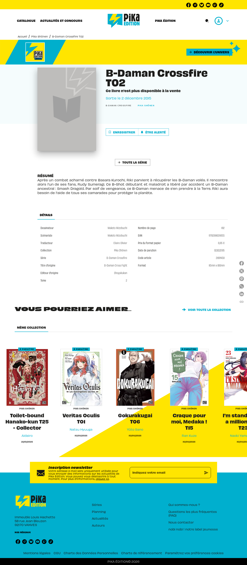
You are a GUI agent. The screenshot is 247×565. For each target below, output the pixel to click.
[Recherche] (207, 21)
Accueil (22, 36)
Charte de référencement (141, 553)
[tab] (26, 20)
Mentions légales (37, 553)
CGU (57, 553)
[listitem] (188, 5)
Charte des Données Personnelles (91, 553)
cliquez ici (102, 478)
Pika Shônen (39, 36)
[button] (209, 52)
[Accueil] (123, 21)
